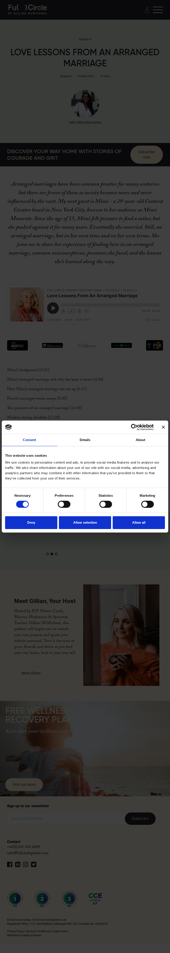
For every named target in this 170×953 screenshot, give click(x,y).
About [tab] (140, 440)
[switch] (64, 504)
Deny (31, 522)
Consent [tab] (29, 440)
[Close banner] (163, 427)
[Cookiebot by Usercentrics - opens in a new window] (134, 427)
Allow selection (85, 522)
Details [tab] (85, 440)
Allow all (138, 522)
